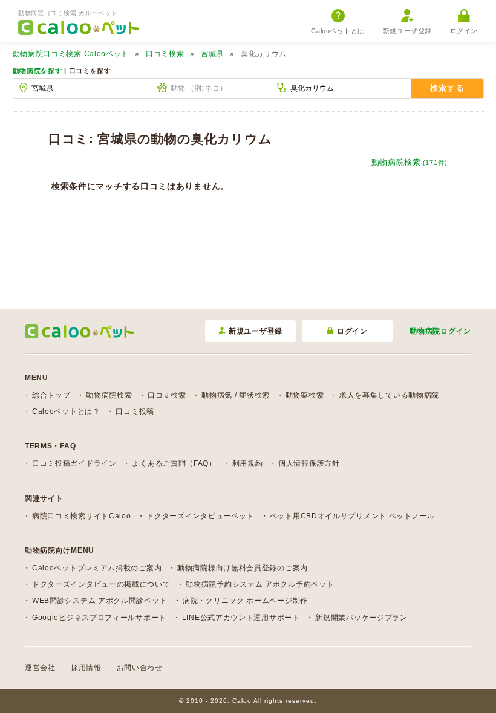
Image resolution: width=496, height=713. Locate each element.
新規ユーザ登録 (407, 30)
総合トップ (51, 395)
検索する (447, 87)
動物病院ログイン (440, 331)
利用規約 (247, 463)
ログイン (464, 30)
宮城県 (212, 54)
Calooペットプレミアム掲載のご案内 (97, 568)
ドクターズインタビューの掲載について (101, 584)
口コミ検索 (165, 54)
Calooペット (71, 54)
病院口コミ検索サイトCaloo (81, 516)
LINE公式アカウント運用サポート (241, 617)
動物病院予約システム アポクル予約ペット (260, 584)
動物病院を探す (37, 70)
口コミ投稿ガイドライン (74, 463)
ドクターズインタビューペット (200, 516)
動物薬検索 (305, 395)
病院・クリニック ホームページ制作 (245, 600)
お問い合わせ (140, 667)
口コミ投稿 (135, 411)
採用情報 (86, 667)
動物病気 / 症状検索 (235, 395)
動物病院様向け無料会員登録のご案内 (242, 568)
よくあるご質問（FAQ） (174, 463)
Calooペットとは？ (66, 411)
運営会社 (40, 667)
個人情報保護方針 (309, 463)
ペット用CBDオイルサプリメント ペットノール (352, 516)
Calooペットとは (338, 30)
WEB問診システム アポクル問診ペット (99, 600)
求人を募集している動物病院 (389, 395)
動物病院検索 (409, 162)
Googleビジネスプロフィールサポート (99, 617)
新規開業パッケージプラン (361, 617)
